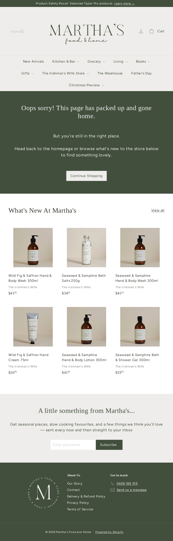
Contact (73, 490)
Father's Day (141, 73)
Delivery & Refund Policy (86, 496)
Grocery (95, 61)
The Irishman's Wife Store (64, 73)
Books (141, 61)
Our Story (74, 483)
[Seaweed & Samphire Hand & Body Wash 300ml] (140, 261)
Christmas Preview (85, 85)
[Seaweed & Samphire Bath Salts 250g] (86, 261)
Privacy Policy (78, 503)
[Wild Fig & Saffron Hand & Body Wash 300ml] (33, 261)
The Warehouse (110, 73)
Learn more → (124, 3)
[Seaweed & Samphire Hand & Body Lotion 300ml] (86, 340)
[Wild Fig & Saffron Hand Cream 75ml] (33, 340)
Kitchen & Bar (64, 61)
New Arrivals (33, 61)
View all (158, 210)
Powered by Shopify (109, 532)
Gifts (26, 73)
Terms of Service (80, 509)
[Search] (22, 31)
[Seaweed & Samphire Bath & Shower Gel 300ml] (140, 340)
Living (119, 61)
